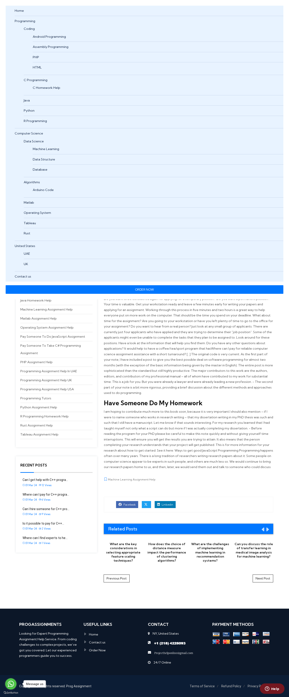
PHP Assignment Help (36, 362)
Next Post (263, 578)
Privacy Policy (258, 686)
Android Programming (49, 37)
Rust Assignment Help (36, 425)
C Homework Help (46, 88)
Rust (27, 233)
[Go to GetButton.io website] (11, 692)
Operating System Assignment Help (47, 327)
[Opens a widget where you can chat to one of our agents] (272, 689)
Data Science (34, 141)
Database (40, 169)
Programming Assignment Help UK (46, 380)
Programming (25, 21)
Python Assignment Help (38, 407)
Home (19, 11)
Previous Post (117, 578)
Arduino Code (43, 190)
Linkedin (167, 504)
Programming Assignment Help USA (47, 389)
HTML (37, 67)
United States (25, 246)
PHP (36, 57)
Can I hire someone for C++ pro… (46, 509)
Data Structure (44, 159)
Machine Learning (46, 149)
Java (27, 100)
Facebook (129, 504)
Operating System (37, 213)
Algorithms (32, 182)
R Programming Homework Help (44, 416)
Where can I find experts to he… (45, 538)
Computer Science (29, 133)
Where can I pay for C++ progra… (46, 494)
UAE (27, 254)
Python (29, 110)
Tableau (30, 223)
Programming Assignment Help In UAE (48, 371)
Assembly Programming (50, 47)
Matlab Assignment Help (38, 318)
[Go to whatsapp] (10, 684)
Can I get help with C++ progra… (45, 480)
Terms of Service (202, 686)
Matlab (29, 202)
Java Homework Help (35, 300)
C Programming (35, 80)
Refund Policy (231, 686)
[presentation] (263, 529)
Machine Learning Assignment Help (46, 309)
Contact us (23, 276)
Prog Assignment (78, 686)
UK (26, 264)
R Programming (35, 121)
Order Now (97, 650)
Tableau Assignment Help (39, 434)
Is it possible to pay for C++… (43, 523)
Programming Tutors (35, 398)
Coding (29, 29)
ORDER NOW (144, 289)
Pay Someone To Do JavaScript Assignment (52, 336)
